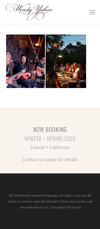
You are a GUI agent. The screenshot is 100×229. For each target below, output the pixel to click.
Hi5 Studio (73, 207)
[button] (92, 12)
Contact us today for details (50, 159)
